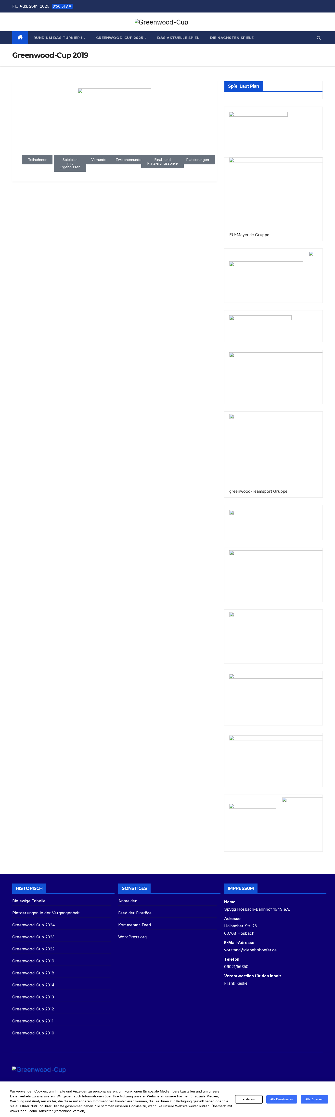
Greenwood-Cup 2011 (33, 1021)
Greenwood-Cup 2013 (33, 996)
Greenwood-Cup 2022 (33, 948)
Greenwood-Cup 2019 (33, 960)
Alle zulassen (314, 1099)
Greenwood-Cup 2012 (33, 1009)
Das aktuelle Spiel (178, 38)
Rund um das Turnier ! (58, 38)
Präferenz (249, 1099)
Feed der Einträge (135, 912)
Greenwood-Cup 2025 (120, 38)
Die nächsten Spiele (232, 38)
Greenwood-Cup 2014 (33, 984)
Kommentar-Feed (134, 924)
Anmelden (128, 900)
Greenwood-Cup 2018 (33, 972)
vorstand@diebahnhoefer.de (250, 949)
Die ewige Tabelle (28, 900)
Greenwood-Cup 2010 (33, 1033)
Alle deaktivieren (281, 1099)
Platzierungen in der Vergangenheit (45, 912)
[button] (319, 38)
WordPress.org (132, 936)
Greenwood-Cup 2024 (33, 924)
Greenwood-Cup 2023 (33, 936)
